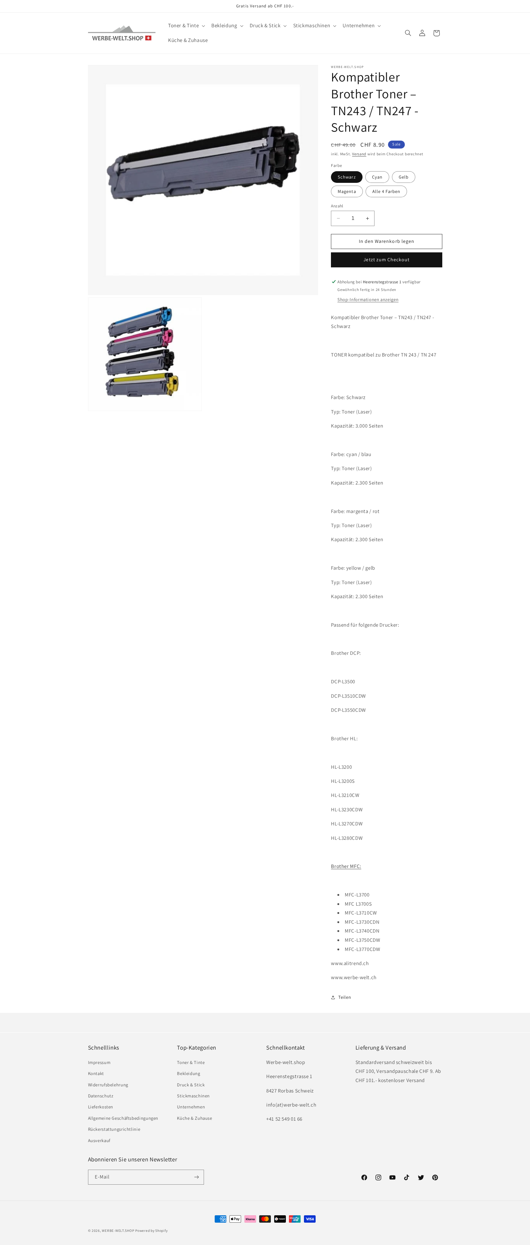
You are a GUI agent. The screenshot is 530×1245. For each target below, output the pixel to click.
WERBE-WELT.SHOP (118, 1230)
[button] (185, 26)
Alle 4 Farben (386, 191)
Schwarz (346, 177)
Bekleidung (188, 1073)
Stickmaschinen (193, 1095)
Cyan (377, 177)
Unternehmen (191, 1107)
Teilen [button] (344, 997)
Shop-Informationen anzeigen (367, 299)
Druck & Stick (191, 1084)
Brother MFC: (346, 866)
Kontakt (96, 1073)
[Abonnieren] (196, 1176)
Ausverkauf (99, 1140)
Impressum (99, 1062)
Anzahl (337, 206)
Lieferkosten (100, 1107)
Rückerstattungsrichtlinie (114, 1129)
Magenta (347, 191)
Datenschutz (100, 1095)
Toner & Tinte (191, 1062)
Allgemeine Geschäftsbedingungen (123, 1118)
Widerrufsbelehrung (108, 1084)
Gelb (404, 177)
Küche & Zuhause (194, 1118)
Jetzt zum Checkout (386, 259)
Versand (359, 154)
